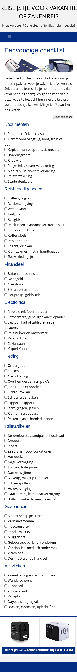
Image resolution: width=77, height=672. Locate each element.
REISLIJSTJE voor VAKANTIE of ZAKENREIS (38, 11)
